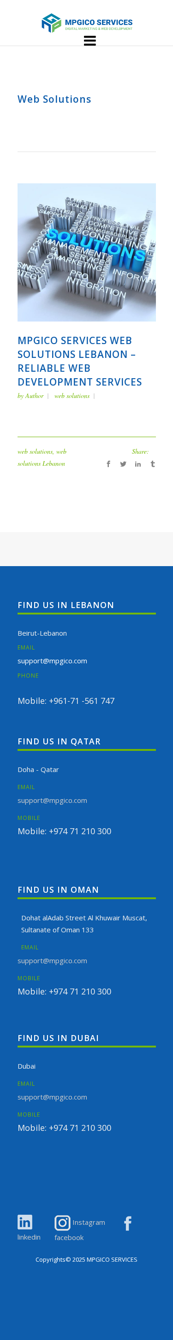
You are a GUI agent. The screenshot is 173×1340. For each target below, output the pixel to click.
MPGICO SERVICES (112, 1259)
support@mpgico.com (52, 660)
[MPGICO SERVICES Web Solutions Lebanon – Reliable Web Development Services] (87, 251)
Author (34, 395)
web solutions (71, 395)
